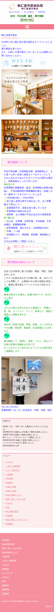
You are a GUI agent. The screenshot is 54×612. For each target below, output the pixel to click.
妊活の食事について (14, 495)
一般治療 (9, 474)
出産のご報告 (11, 487)
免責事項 (9, 483)
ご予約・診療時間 (13, 466)
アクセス (9, 462)
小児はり (9, 503)
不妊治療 (9, 478)
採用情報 (5, 589)
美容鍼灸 (9, 516)
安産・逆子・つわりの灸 (15, 499)
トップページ (7, 573)
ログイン (49, 606)
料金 (7, 507)
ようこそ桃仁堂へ (13, 470)
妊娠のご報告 (11, 491)
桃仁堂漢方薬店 (12, 511)
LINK (4, 581)
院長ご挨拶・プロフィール (16, 520)
